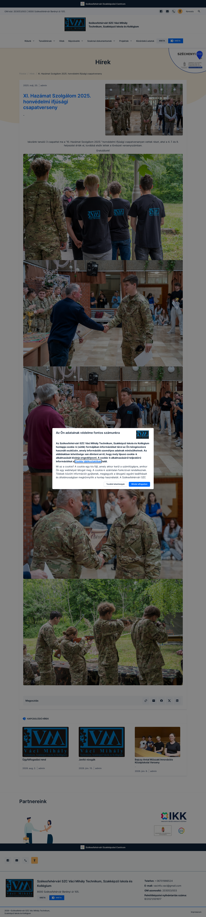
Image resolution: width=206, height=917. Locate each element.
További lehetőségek (115, 484)
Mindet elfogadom (139, 484)
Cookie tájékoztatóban (88, 461)
